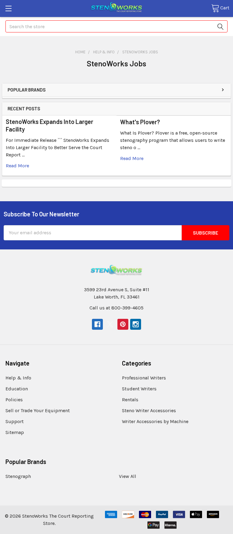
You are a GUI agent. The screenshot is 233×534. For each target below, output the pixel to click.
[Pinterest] (122, 324)
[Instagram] (135, 324)
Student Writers (139, 389)
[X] (110, 324)
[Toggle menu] (8, 8)
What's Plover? (140, 121)
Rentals (130, 399)
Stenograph (18, 476)
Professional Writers (144, 378)
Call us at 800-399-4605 (116, 308)
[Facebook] (97, 324)
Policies (14, 399)
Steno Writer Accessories (149, 410)
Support (14, 421)
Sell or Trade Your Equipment (37, 410)
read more (17, 166)
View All (127, 476)
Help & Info (18, 378)
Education (16, 389)
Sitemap (14, 432)
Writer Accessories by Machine (155, 421)
